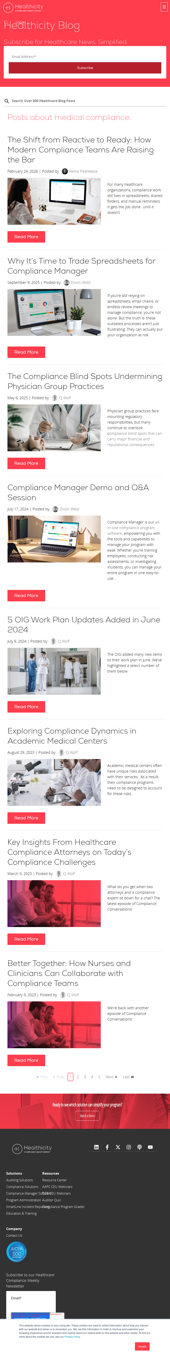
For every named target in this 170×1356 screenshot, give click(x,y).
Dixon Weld (80, 282)
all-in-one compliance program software (133, 528)
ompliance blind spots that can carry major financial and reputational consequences (134, 439)
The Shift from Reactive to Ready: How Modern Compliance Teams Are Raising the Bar (80, 150)
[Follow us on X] (118, 1147)
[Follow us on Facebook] (107, 1147)
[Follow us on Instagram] (129, 1147)
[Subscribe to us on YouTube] (150, 1147)
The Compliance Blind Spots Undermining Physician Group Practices (84, 381)
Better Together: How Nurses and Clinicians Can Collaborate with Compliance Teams (69, 973)
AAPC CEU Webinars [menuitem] (57, 1186)
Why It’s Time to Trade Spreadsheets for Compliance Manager (81, 266)
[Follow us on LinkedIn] (96, 1147)
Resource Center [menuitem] (54, 1180)
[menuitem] (28, 1173)
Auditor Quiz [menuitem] (51, 1200)
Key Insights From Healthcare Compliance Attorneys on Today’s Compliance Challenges (69, 852)
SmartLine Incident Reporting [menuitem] (27, 1206)
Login (20, 22)
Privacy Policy (72, 1336)
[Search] (6, 101)
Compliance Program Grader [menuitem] (63, 1206)
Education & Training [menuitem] (21, 1213)
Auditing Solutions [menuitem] (19, 1180)
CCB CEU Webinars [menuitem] (56, 1193)
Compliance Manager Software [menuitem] (28, 1193)
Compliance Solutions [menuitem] (22, 1186)
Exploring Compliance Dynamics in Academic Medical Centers (71, 736)
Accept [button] (142, 1346)
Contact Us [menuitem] (14, 1235)
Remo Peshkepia (83, 171)
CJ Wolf (65, 397)
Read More (26, 237)
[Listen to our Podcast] (139, 1147)
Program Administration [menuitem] (23, 1200)
